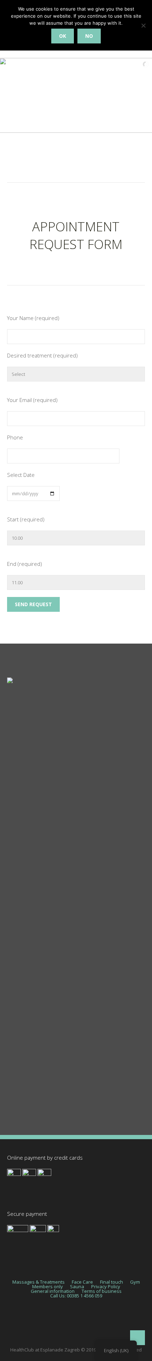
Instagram (19, 1060)
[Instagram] (77, 1322)
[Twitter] (35, 1322)
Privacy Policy (105, 1286)
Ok (62, 35)
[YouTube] (120, 1322)
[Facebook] (56, 1322)
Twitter (15, 1045)
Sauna (14, 966)
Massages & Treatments (36, 904)
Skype (14, 1076)
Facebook (18, 1029)
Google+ (17, 1091)
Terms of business (102, 1291)
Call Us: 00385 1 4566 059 (76, 1296)
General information (53, 1291)
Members (18, 982)
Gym (12, 950)
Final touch (20, 935)
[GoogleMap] (98, 1322)
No (89, 35)
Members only (47, 1286)
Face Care (19, 919)
